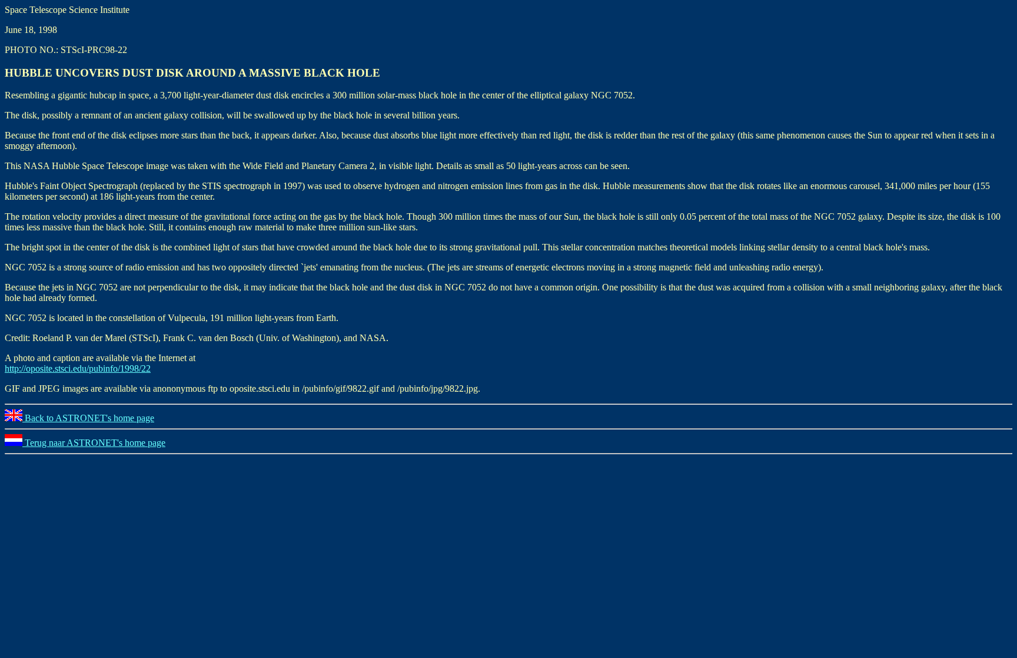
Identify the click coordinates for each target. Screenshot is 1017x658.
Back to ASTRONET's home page (88, 418)
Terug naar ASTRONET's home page (93, 443)
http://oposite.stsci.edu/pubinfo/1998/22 (78, 368)
